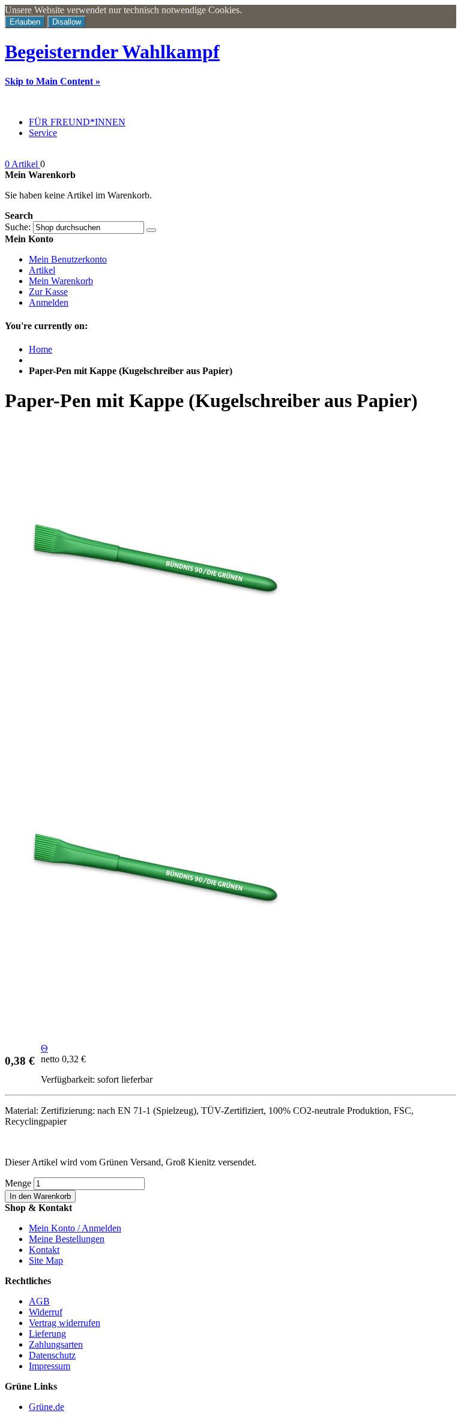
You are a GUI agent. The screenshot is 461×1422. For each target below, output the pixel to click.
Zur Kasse (48, 292)
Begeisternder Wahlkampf (112, 51)
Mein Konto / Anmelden (75, 1228)
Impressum (49, 1366)
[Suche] (151, 230)
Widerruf (45, 1312)
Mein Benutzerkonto (68, 259)
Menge (18, 1183)
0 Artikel (22, 164)
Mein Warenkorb (61, 281)
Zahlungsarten (56, 1344)
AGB (39, 1301)
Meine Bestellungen (66, 1239)
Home (40, 349)
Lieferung (47, 1333)
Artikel (42, 270)
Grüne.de (46, 1407)
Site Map (46, 1260)
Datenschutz (52, 1355)
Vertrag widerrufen (64, 1323)
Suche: (18, 227)
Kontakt (44, 1250)
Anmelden (48, 302)
